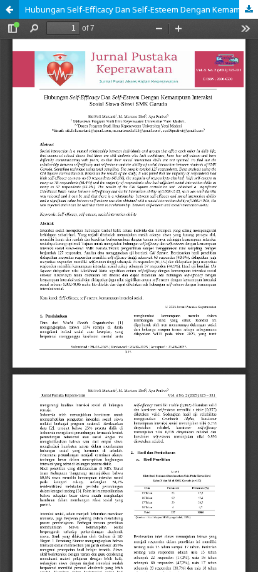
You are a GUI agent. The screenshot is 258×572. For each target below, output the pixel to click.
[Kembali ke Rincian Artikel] (9, 9)
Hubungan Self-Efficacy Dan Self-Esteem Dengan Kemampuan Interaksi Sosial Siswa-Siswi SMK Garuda (141, 9)
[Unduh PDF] (248, 9)
